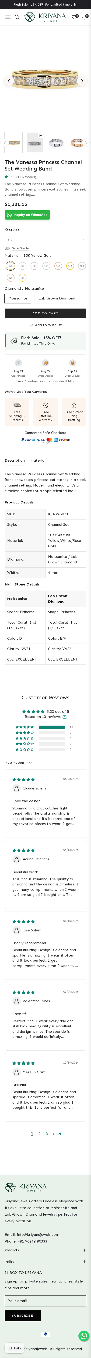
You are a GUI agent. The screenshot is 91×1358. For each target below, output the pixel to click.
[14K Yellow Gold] (70, 266)
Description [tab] (15, 460)
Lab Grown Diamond (56, 298)
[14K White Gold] (46, 266)
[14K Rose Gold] (58, 266)
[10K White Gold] (22, 266)
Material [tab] (38, 460)
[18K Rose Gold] (11, 278)
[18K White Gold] (82, 266)
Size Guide (20, 248)
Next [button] (82, 81)
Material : (28, 255)
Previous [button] (9, 81)
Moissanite (17, 298)
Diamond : (24, 288)
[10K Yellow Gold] (11, 266)
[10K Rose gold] (34, 266)
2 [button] (39, 1133)
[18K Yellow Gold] (22, 278)
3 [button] (47, 1133)
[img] (23, 779)
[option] (45, 79)
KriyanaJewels (35, 1349)
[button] (7, 177)
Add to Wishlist (48, 325)
